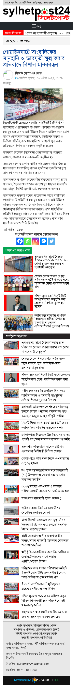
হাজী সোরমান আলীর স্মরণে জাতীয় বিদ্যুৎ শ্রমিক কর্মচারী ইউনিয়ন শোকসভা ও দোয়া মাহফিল (45, 540)
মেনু (38, 26)
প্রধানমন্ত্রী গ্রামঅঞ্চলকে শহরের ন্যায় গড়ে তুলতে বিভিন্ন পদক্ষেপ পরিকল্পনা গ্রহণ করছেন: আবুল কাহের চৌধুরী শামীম (45, 411)
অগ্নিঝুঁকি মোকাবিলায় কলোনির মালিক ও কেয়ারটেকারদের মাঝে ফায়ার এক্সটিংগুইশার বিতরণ (45, 556)
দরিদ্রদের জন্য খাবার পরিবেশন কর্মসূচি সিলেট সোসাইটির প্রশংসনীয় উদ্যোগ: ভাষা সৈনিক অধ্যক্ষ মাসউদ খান (44, 573)
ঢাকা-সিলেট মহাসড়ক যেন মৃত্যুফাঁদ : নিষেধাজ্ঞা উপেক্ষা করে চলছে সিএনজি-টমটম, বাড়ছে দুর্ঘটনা (44, 524)
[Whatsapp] (27, 241)
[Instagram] (35, 241)
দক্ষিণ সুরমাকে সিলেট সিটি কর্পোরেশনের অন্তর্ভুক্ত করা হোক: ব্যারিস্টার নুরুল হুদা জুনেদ (50, 301)
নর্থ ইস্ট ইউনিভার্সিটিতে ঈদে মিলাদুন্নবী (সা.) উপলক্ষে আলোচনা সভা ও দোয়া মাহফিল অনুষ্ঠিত (44, 475)
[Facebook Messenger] (43, 241)
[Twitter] (51, 241)
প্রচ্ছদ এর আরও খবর (17, 250)
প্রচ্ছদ (27, 41)
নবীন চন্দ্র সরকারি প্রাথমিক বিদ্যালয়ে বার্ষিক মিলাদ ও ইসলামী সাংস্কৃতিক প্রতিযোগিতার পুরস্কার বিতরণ (51, 321)
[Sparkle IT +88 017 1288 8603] (45, 679)
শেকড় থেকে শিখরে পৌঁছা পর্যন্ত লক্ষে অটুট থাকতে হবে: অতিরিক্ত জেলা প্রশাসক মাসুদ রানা (51, 281)
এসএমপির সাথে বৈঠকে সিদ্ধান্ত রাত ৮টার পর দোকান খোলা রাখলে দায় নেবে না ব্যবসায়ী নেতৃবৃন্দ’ (51, 262)
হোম (12, 41)
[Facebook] (20, 241)
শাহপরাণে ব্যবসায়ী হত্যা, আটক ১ (41, 498)
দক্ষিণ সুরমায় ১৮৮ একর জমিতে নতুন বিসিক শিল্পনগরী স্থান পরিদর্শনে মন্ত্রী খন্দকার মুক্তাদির (43, 600)
